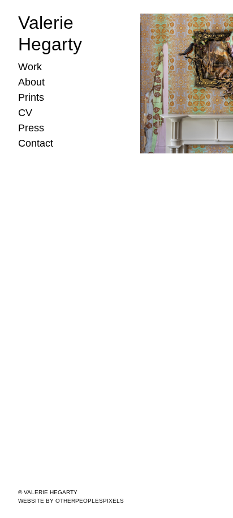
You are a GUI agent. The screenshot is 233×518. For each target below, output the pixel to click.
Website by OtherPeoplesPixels (71, 501)
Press (31, 128)
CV (25, 112)
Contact (35, 143)
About (31, 82)
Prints (31, 97)
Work (30, 66)
